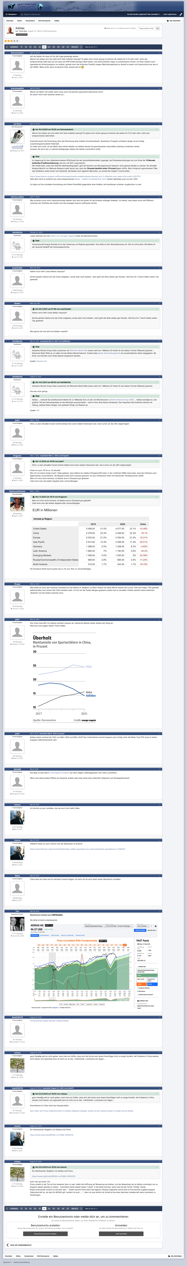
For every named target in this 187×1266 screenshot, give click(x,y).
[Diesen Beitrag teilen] (159, 53)
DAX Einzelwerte (50, 31)
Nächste (75, 47)
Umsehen (12, 14)
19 (30, 47)
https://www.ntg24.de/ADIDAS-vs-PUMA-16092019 (51, 1135)
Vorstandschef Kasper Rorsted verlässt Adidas (49, 1021)
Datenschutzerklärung (22, 1262)
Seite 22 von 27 (90, 47)
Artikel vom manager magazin (62, 236)
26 (63, 47)
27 (68, 47)
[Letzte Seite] (81, 47)
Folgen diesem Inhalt (146, 28)
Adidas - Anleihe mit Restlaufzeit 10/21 (90, 179)
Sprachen (6, 1262)
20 (35, 47)
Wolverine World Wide (79, 350)
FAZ (37, 410)
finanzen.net (41, 361)
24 (54, 47)
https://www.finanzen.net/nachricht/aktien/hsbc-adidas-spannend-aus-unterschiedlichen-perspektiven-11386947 (77, 849)
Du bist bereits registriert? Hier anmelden (143, 14)
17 (21, 47)
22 (44, 47)
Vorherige (14, 47)
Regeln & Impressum (31, 14)
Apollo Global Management (109, 353)
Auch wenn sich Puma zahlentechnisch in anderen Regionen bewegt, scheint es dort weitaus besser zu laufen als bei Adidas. (82, 1111)
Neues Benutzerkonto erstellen (45, 1234)
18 (26, 47)
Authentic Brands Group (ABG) (121, 400)
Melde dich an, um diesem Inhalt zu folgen (121, 28)
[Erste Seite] (7, 47)
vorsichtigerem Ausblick (59, 773)
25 (58, 47)
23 (49, 47)
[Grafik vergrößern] (90, 537)
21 (39, 47)
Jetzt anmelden (121, 1234)
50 (157, 28)
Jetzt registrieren (169, 14)
